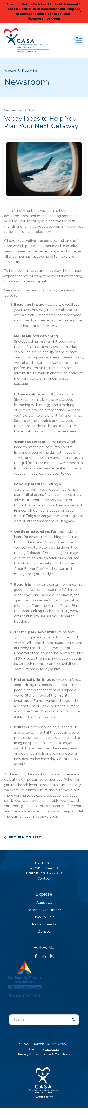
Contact (44, 878)
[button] (81, 12)
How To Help (44, 917)
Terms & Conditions (56, 1054)
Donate (44, 931)
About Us (44, 903)
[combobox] (38, 1020)
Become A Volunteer (44, 910)
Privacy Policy (28, 1054)
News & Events (44, 924)
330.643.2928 (51, 873)
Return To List (24, 837)
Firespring (52, 1049)
